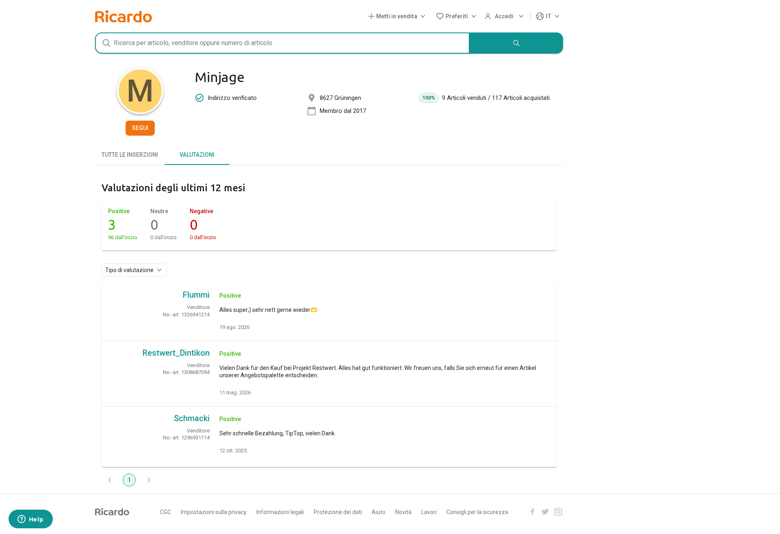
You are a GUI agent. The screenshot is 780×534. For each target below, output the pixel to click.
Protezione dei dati (338, 512)
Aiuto (379, 512)
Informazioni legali (280, 512)
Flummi (196, 295)
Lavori (429, 512)
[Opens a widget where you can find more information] (30, 520)
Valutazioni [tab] (197, 154)
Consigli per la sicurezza (477, 512)
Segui (140, 128)
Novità (403, 512)
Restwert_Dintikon (176, 353)
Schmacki (192, 418)
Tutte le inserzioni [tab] (130, 154)
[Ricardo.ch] (123, 16)
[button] (398, 16)
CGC (165, 512)
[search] (516, 43)
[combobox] (282, 43)
